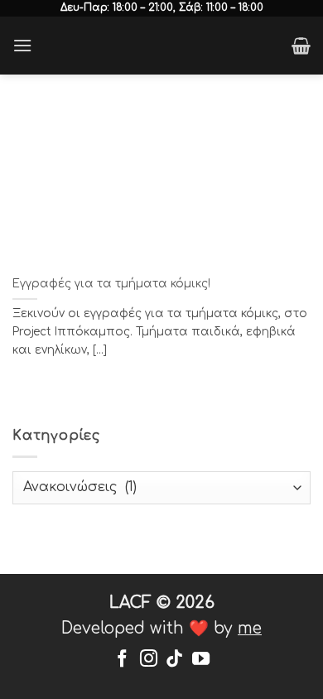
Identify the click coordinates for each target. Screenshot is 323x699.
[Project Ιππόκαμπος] (161, 46)
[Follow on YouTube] (201, 659)
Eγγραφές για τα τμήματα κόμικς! (111, 283)
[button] (22, 45)
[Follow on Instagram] (148, 659)
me (250, 628)
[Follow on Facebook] (122, 659)
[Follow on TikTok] (174, 659)
